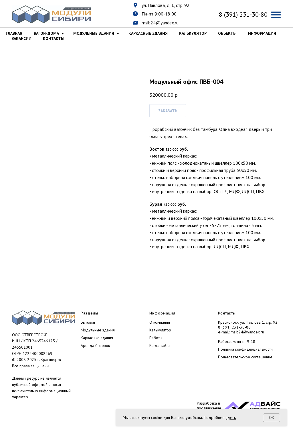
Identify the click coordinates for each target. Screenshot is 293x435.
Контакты (53, 38)
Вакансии (21, 38)
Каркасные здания (148, 33)
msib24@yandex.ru (160, 23)
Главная (14, 33)
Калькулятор (193, 33)
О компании (159, 322)
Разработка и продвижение (209, 406)
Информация (262, 33)
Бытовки (88, 322)
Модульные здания (94, 33)
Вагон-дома (47, 33)
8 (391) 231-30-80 (234, 327)
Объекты (227, 33)
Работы (155, 337)
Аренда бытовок (95, 345)
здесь (231, 417)
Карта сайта (159, 345)
